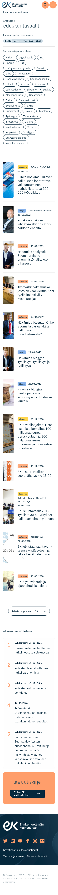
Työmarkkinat (31, 116)
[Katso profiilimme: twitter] (5, 841)
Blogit (38, 41)
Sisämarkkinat (27, 100)
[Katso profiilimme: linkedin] (12, 841)
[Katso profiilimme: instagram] (35, 841)
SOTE (30, 105)
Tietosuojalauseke (13, 856)
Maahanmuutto (14, 94)
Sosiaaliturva (13, 105)
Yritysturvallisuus (15, 143)
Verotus (31, 127)
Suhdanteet (12, 111)
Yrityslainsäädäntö (16, 137)
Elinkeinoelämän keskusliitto (14, 5)
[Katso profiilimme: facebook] (27, 841)
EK (41, 57)
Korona (24, 84)
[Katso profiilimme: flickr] (42, 841)
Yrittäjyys (29, 132)
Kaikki (8, 41)
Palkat (9, 100)
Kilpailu (10, 84)
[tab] (8, 41)
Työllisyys (11, 116)
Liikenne (32, 89)
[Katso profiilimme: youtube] (20, 841)
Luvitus (47, 89)
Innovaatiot (24, 73)
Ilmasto (41, 68)
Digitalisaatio (26, 57)
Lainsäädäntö (13, 89)
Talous (29, 111)
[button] (45, 5)
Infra (8, 73)
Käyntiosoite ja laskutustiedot (20, 849)
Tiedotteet (28, 41)
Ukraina (29, 121)
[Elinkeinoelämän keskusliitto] (23, 825)
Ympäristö (11, 132)
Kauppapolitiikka (39, 78)
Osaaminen (35, 94)
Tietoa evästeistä (37, 856)
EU (22, 62)
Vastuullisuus (13, 127)
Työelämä (44, 111)
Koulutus (40, 84)
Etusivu (7, 12)
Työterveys (12, 121)
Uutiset (17, 41)
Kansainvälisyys (15, 78)
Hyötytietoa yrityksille (18, 68)
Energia (10, 62)
